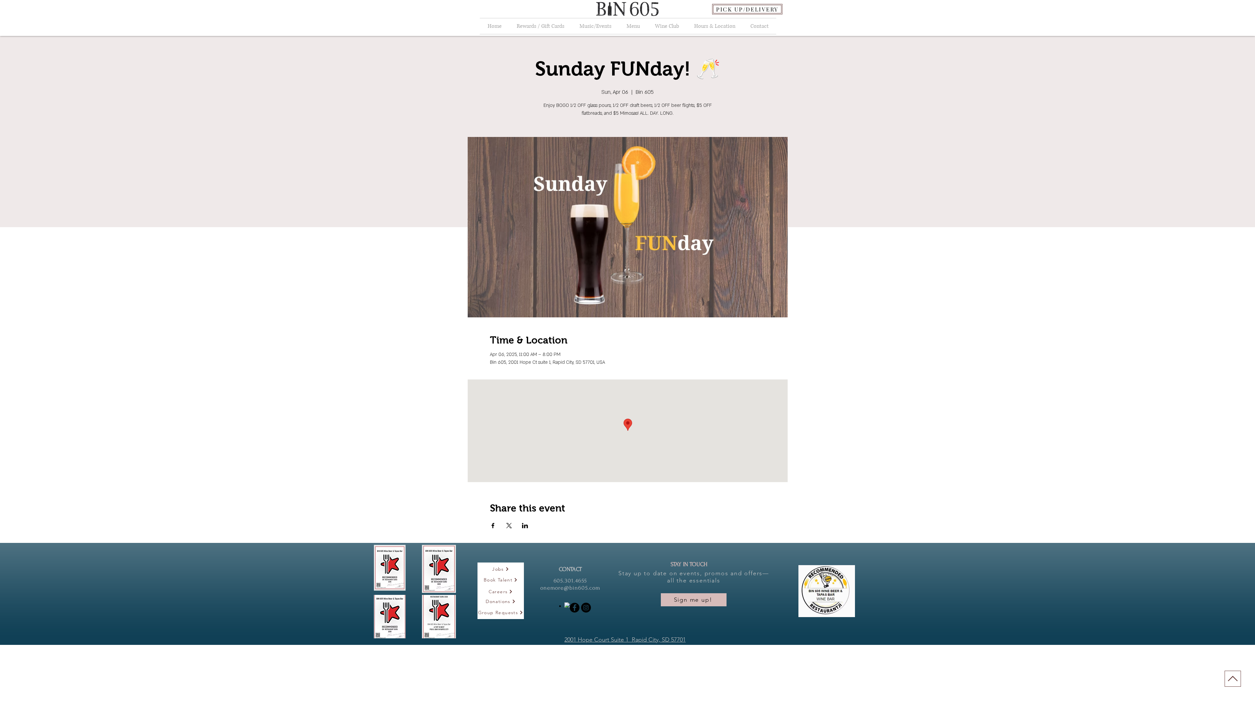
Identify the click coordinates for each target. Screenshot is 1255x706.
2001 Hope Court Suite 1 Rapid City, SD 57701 (625, 639)
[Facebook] (574, 608)
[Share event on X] (509, 525)
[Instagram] (586, 608)
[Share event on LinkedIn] (525, 525)
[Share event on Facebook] (493, 525)
